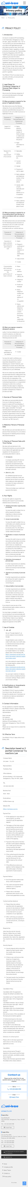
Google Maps (8, 1127)
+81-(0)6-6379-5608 (9, 1141)
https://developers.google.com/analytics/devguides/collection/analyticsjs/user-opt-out (15, 669)
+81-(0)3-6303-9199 (9, 1124)
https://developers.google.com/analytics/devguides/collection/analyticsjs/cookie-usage (15, 656)
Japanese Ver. (8, 1157)
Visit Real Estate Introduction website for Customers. (14, 1152)
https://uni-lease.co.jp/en (10, 809)
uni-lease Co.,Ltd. (9, 3)
